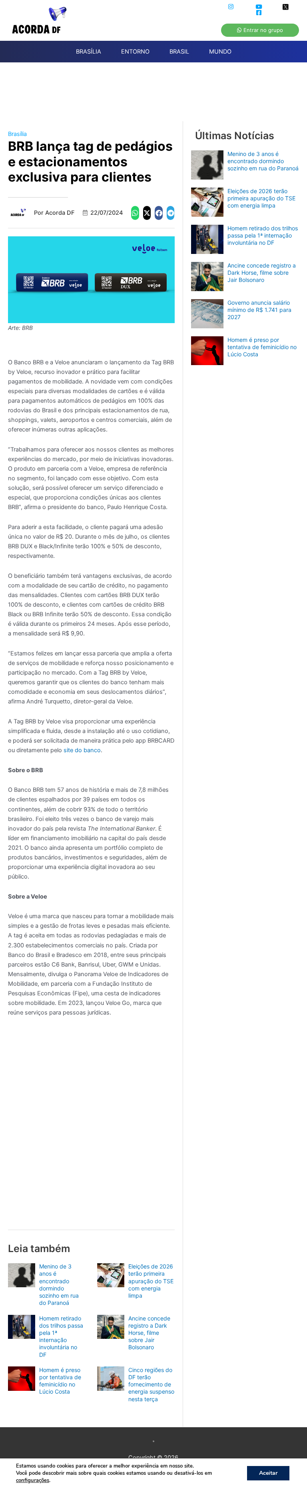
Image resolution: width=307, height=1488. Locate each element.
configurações (32, 1480)
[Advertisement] (157, 96)
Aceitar (268, 1473)
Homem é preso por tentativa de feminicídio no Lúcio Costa (60, 1380)
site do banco (82, 750)
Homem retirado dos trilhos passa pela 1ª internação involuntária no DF (61, 1336)
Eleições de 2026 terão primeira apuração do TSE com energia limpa (150, 1281)
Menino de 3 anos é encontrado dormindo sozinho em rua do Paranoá (59, 1284)
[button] (135, 213)
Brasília (17, 134)
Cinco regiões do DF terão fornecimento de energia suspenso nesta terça (151, 1384)
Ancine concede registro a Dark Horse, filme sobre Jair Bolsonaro (149, 1333)
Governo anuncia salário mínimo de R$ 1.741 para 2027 (259, 309)
